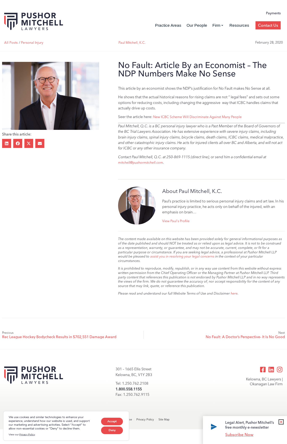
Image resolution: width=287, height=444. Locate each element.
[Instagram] (279, 369)
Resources (239, 25)
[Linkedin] (271, 369)
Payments (273, 13)
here (234, 293)
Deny (112, 430)
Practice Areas (168, 25)
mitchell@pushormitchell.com (140, 163)
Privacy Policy (145, 419)
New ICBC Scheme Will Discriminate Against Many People (197, 117)
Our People (197, 25)
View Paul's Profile (176, 221)
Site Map (163, 419)
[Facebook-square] (263, 369)
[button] (6, 143)
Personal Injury (32, 43)
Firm (216, 25)
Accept (112, 421)
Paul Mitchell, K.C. (132, 43)
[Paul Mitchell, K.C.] (137, 206)
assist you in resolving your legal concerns (182, 256)
